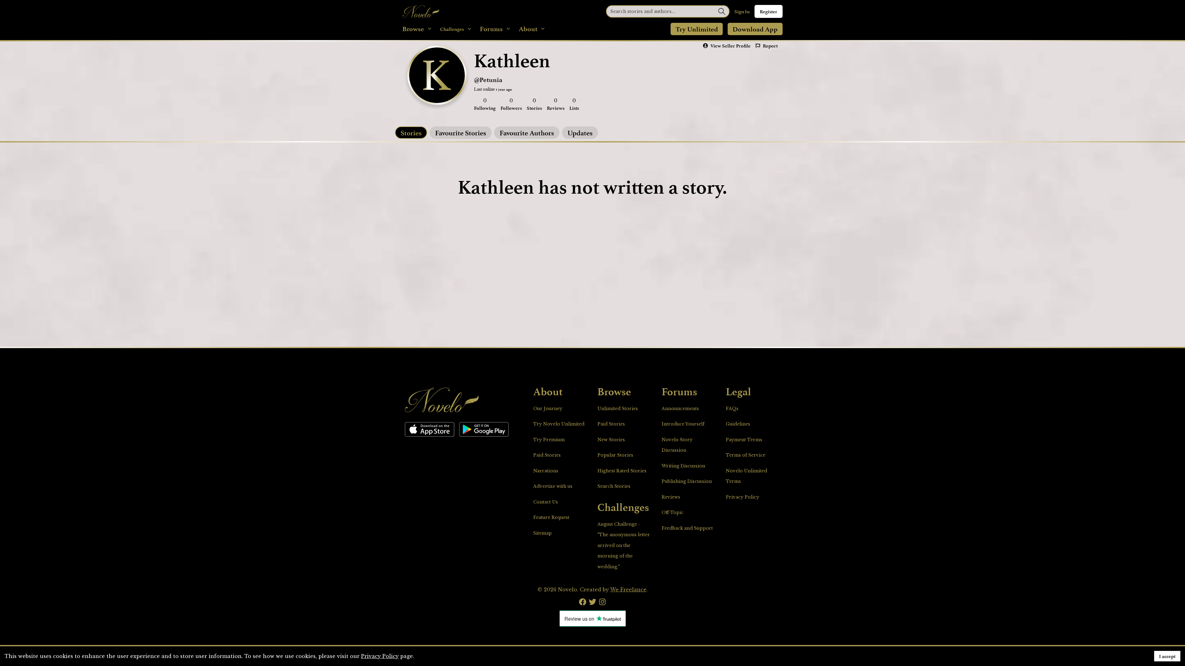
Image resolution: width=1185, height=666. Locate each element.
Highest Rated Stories (622, 471)
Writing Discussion (683, 466)
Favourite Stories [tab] (460, 133)
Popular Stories (615, 455)
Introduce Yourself (683, 424)
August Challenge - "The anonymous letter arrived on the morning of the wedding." (623, 545)
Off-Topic (673, 512)
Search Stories (613, 486)
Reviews (671, 497)
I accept (1167, 656)
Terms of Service (745, 455)
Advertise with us (552, 486)
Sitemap (542, 533)
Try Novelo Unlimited (558, 424)
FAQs (732, 408)
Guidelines (738, 424)
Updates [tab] (580, 133)
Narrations (545, 471)
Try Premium (549, 439)
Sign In (742, 11)
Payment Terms (744, 439)
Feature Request (551, 517)
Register (768, 11)
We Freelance (628, 589)
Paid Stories (547, 455)
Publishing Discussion (687, 481)
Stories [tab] (411, 133)
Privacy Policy (742, 497)
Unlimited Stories (617, 408)
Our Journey (547, 408)
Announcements (680, 408)
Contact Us (545, 502)
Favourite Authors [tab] (527, 133)
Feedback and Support (687, 528)
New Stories (611, 439)
